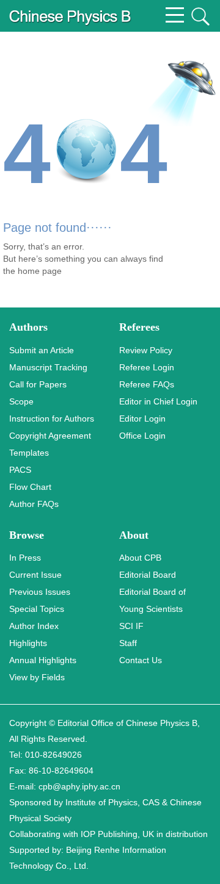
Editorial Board (147, 575)
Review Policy (145, 350)
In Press (25, 557)
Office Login (142, 435)
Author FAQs (34, 504)
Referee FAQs (146, 384)
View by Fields (37, 677)
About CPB (140, 557)
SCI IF (131, 626)
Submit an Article (41, 350)
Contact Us (140, 660)
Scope (21, 401)
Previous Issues (39, 592)
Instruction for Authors (51, 418)
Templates (29, 453)
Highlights (28, 643)
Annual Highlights (42, 660)
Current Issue (35, 575)
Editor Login (142, 418)
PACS (20, 470)
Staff (128, 643)
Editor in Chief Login (158, 401)
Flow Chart (30, 487)
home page (40, 271)
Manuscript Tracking (48, 367)
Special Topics (36, 609)
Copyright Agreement (50, 435)
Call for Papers (38, 384)
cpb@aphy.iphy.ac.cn (79, 786)
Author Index (34, 626)
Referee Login (146, 367)
